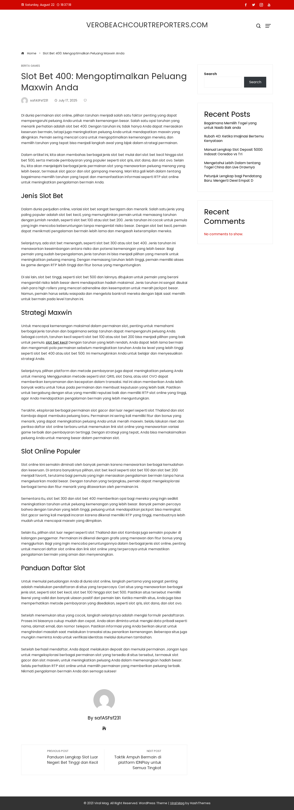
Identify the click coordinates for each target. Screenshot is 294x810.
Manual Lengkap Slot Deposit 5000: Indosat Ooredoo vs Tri (233, 152)
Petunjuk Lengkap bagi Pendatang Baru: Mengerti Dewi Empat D (233, 178)
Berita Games (30, 66)
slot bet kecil (57, 342)
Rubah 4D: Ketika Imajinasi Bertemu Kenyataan (234, 138)
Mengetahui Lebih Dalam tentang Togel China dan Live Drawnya (232, 165)
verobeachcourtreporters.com (147, 25)
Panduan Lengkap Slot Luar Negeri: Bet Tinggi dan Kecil (72, 757)
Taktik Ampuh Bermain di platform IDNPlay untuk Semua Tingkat (137, 759)
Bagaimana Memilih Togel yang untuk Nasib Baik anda (230, 125)
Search (210, 73)
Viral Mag (177, 803)
